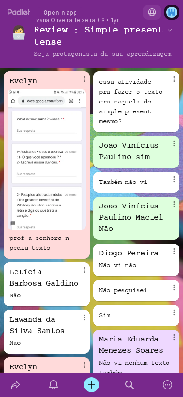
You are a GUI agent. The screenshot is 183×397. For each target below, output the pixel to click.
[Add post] (91, 384)
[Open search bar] (129, 384)
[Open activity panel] (53, 384)
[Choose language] (152, 12)
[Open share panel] (15, 384)
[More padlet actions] (167, 384)
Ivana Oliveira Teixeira (64, 20)
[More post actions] (78, 83)
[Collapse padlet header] (170, 29)
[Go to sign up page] (171, 12)
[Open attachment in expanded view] (47, 159)
